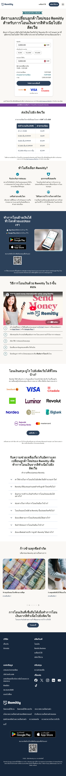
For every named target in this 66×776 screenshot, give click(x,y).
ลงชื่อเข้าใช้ (42, 4)
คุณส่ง (18, 41)
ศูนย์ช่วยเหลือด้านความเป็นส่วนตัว (14, 719)
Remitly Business (40, 648)
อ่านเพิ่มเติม (7, 596)
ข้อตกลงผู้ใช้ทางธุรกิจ (24, 709)
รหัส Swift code (8, 674)
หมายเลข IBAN (8, 690)
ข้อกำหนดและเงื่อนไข (46, 101)
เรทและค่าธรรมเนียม (10, 670)
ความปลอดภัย (34, 719)
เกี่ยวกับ (6, 644)
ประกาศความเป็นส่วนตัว (43, 709)
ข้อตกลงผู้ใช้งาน (8, 709)
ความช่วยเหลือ (39, 670)
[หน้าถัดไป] (39, 605)
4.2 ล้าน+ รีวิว (18, 230)
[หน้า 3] (33, 605)
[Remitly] (7, 4)
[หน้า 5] (37, 605)
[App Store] (17, 246)
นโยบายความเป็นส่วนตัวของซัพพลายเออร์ (17, 714)
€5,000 (37, 53)
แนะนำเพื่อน (7, 694)
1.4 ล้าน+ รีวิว (18, 233)
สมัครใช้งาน (54, 4)
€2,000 (28, 53)
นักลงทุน (6, 648)
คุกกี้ (4, 724)
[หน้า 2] (31, 605)
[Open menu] (63, 4)
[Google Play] (17, 239)
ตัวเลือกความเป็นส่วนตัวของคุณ (45, 714)
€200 (20, 53)
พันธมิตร (6, 685)
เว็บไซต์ (41, 327)
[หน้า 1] (29, 605)
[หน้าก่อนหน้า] (27, 605)
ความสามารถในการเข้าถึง (50, 719)
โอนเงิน (37, 644)
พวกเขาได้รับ (20, 57)
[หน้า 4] (35, 605)
